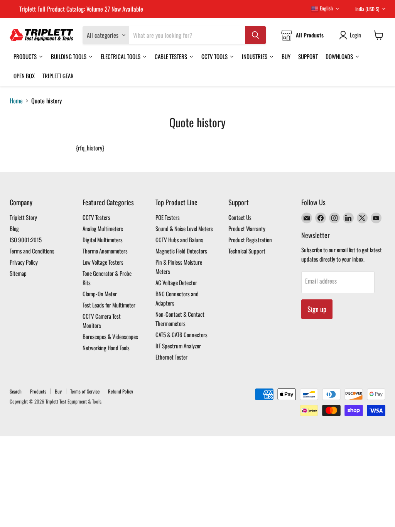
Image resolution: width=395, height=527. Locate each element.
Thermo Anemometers (105, 251)
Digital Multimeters (103, 239)
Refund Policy (120, 391)
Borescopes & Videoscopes (110, 336)
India (367, 9)
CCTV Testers (96, 217)
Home (16, 100)
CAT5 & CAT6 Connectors (181, 334)
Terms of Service (85, 391)
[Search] (255, 35)
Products (38, 391)
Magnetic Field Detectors (181, 251)
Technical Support (246, 251)
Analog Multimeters (103, 228)
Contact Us (240, 217)
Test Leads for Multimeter (109, 305)
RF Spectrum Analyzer (178, 345)
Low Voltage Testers (103, 262)
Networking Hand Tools (106, 347)
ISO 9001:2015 (26, 239)
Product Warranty (246, 228)
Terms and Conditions (32, 251)
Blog (14, 228)
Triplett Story (23, 217)
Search (16, 391)
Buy (58, 391)
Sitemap (18, 273)
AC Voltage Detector (176, 282)
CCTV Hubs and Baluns (179, 239)
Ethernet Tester (171, 357)
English (326, 8)
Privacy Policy (24, 262)
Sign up (316, 309)
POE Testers (167, 217)
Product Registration (250, 239)
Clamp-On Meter (100, 293)
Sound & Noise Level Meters (184, 228)
